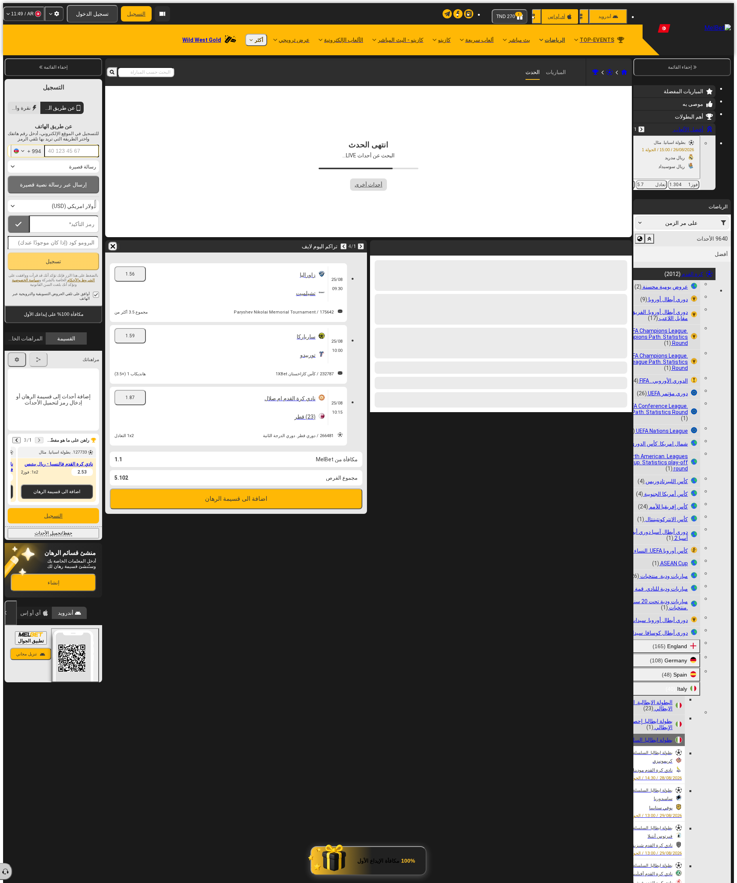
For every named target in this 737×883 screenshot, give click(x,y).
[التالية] (606, 246)
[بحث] (112, 72)
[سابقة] (641, 129)
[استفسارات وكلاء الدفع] (162, 13)
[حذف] (377, 246)
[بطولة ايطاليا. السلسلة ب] (595, 72)
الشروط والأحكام (81, 280)
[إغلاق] (11, 613)
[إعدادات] (54, 14)
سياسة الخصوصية (25, 280)
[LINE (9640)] (624, 72)
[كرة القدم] (609, 72)
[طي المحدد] (649, 239)
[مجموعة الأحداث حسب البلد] (640, 239)
